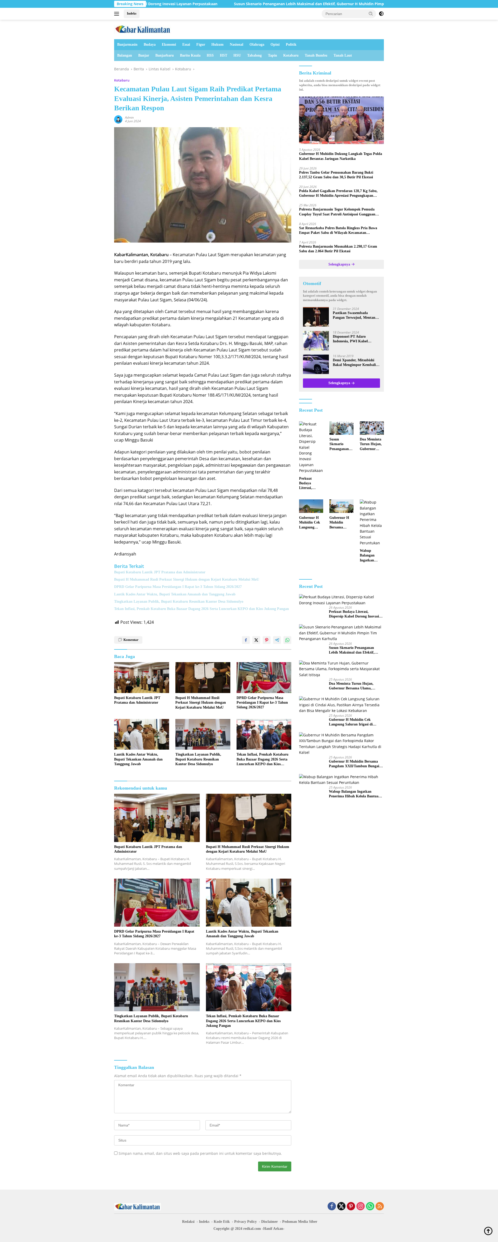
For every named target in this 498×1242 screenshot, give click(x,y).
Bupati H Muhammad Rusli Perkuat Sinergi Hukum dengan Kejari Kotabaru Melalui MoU (186, 579)
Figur (200, 44)
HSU (237, 55)
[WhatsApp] (370, 1206)
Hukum (217, 44)
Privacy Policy (245, 1222)
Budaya (150, 44)
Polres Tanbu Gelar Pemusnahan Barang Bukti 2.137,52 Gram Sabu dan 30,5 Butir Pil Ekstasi (336, 175)
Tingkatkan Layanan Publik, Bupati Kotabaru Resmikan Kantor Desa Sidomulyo (178, 601)
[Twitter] (341, 1206)
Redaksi (188, 1222)
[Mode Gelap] (381, 13)
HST (223, 55)
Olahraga (257, 44)
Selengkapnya (339, 264)
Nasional (236, 44)
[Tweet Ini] (256, 640)
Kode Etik (222, 1222)
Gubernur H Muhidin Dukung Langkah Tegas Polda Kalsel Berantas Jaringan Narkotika (340, 156)
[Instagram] (360, 1206)
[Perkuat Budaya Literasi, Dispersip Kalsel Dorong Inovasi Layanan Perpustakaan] (311, 447)
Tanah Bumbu (316, 55)
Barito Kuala (190, 55)
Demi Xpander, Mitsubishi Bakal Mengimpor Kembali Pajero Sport (354, 363)
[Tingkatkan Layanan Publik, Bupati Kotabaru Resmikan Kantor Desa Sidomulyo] (202, 734)
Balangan (124, 55)
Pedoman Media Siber (299, 1222)
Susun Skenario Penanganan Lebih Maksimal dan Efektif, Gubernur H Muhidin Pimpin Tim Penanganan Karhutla (266, 4)
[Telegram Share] (277, 640)
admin (129, 117)
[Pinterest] (351, 1206)
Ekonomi (169, 44)
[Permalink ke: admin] (118, 119)
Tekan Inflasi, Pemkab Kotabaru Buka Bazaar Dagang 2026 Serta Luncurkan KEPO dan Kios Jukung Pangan (201, 609)
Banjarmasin (127, 44)
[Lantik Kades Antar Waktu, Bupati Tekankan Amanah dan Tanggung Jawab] (141, 734)
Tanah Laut (343, 55)
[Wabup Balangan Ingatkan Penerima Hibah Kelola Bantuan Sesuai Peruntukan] (372, 522)
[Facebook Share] (246, 640)
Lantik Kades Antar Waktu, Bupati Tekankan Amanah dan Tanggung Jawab (175, 594)
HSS (210, 55)
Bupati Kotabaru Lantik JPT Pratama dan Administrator (159, 572)
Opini (275, 44)
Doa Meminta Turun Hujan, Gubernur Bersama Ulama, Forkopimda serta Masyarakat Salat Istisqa (371, 445)
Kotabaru (291, 55)
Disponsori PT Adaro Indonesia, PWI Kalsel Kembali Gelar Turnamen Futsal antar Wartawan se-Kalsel (354, 339)
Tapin (272, 55)
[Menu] (117, 13)
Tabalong (254, 55)
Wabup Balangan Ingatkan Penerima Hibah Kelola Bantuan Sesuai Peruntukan (370, 556)
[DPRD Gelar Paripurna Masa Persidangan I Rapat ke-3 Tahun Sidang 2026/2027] (264, 677)
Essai (186, 44)
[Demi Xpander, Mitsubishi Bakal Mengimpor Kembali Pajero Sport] (316, 364)
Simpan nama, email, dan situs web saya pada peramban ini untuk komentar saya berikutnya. (200, 1153)
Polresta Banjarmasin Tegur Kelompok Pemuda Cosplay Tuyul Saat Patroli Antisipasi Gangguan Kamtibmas (337, 212)
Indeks (131, 13)
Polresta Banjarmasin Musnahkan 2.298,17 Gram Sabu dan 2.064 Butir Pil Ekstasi (338, 249)
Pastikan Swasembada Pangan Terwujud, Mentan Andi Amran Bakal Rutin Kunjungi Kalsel (354, 315)
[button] (371, 13)
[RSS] (380, 1206)
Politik (291, 44)
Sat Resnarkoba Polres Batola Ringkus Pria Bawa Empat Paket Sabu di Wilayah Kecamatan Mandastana (338, 230)
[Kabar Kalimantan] (142, 28)
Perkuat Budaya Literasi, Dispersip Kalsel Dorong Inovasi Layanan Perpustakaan (310, 484)
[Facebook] (332, 1206)
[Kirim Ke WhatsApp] (287, 640)
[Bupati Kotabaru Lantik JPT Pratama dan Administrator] (141, 677)
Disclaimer (269, 1222)
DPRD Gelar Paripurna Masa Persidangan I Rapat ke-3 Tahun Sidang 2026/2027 (178, 587)
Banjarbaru (164, 55)
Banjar (143, 55)
